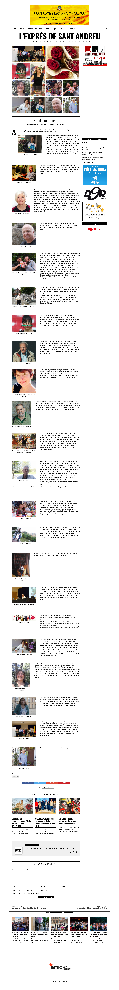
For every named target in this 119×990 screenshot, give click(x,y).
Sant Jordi (51, 787)
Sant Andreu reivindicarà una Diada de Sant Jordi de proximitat (21, 822)
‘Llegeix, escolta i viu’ (87, 163)
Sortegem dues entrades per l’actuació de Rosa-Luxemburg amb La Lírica (94, 159)
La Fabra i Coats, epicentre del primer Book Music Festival (68, 821)
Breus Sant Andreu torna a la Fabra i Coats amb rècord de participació (59, 935)
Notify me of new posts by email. (26, 894)
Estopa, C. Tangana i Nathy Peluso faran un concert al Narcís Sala (92, 154)
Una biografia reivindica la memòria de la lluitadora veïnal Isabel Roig (45, 822)
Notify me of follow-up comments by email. (31, 890)
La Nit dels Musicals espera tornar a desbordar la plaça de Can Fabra (98, 935)
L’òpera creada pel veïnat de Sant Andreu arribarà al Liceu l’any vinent (78, 935)
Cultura (43, 124)
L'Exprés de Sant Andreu (56, 124)
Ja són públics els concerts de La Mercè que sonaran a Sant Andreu (20, 935)
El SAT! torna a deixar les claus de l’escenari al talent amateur (39, 935)
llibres (44, 787)
